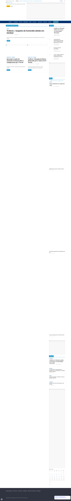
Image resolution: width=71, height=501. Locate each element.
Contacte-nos (20, 490)
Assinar (8, 6)
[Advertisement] (46, 11)
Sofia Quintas (16, 34)
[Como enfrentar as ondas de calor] (57, 80)
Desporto (45, 21)
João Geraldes (56, 58)
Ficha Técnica (15, 490)
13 (56, 476)
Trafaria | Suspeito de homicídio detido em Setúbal (25, 31)
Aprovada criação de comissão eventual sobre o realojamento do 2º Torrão (15, 60)
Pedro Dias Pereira (57, 51)
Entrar (12, 6)
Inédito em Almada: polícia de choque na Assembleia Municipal (30, 0)
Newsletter (25, 490)
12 (54, 476)
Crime (30, 21)
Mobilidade (25, 21)
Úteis (51, 78)
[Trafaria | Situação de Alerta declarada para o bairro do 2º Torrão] (37, 45)
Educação (40, 21)
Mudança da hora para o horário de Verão (56, 168)
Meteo (50, 82)
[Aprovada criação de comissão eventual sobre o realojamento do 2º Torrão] (16, 45)
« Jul (49, 484)
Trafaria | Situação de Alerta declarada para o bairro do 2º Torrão (37, 60)
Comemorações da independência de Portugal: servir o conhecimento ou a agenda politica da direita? (58, 41)
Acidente (51, 381)
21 (59, 478)
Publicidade (38, 490)
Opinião (49, 21)
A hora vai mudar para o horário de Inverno (56, 334)
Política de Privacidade (32, 490)
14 (59, 476)
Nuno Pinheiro (56, 44)
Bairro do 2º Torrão (11, 57)
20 (56, 478)
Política (20, 21)
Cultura (34, 21)
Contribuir (56, 21)
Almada (10, 21)
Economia (16, 21)
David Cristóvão (57, 35)
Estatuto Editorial (9, 490)
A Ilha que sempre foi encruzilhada (57, 48)
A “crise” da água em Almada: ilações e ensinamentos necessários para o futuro (59, 55)
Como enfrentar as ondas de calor (57, 84)
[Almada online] (7, 22)
